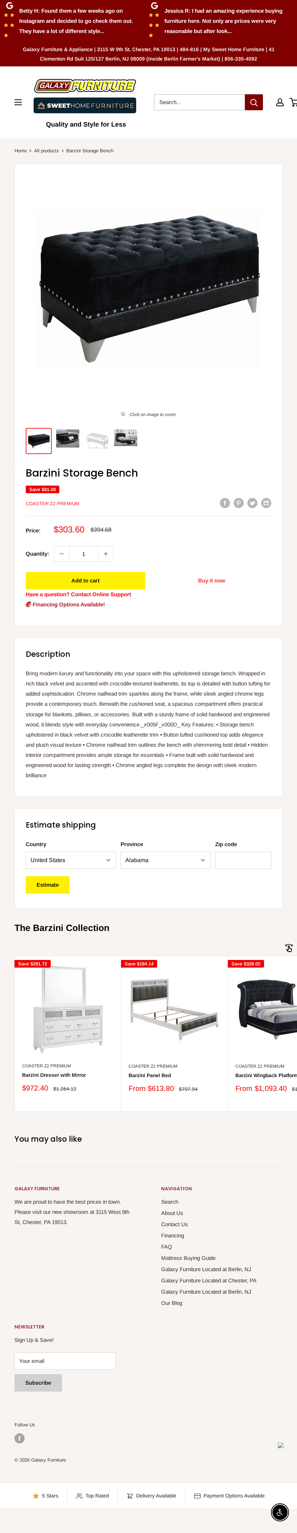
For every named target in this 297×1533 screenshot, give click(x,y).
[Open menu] (18, 102)
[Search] (254, 102)
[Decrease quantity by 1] (61, 553)
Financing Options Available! (68, 604)
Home (20, 150)
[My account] (280, 102)
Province (132, 844)
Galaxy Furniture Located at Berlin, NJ (206, 1269)
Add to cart (85, 580)
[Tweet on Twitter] (252, 503)
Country (36, 844)
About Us (172, 1213)
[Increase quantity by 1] (105, 553)
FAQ (166, 1247)
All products (46, 150)
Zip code (226, 844)
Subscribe (38, 1383)
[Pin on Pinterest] (239, 503)
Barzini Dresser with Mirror (54, 1075)
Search (169, 1202)
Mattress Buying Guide (188, 1258)
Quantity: (37, 554)
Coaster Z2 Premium (52, 503)
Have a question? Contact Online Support (78, 594)
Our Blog (171, 1303)
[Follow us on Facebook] (19, 1438)
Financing (172, 1235)
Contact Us (174, 1224)
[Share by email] (266, 503)
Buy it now (211, 580)
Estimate (48, 885)
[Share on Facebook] (225, 503)
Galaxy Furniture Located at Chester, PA (208, 1280)
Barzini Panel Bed (150, 1075)
